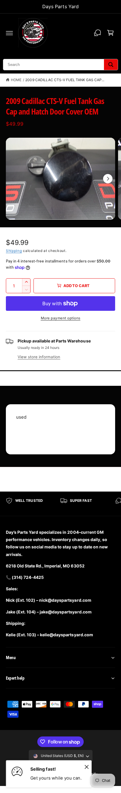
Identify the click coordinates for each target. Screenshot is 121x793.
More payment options (60, 318)
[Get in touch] (97, 32)
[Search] (111, 64)
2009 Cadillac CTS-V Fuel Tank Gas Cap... (64, 80)
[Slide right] (107, 178)
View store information (39, 356)
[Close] (87, 766)
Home (16, 80)
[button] (9, 32)
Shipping (14, 250)
